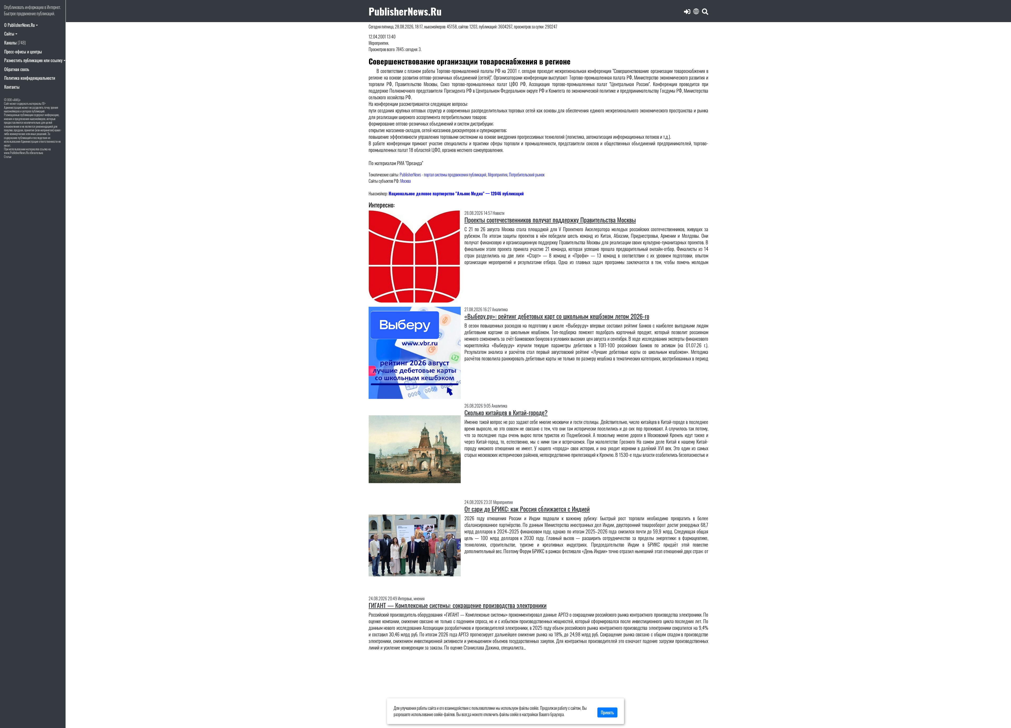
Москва (405, 181)
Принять (607, 712)
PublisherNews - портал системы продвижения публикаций (443, 174)
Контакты (11, 87)
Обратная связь (16, 69)
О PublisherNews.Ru (19, 25)
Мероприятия (497, 174)
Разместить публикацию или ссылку (33, 60)
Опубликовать (14, 7)
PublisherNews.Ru (405, 10)
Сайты (9, 34)
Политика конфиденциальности (29, 78)
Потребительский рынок (526, 174)
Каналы (15, 42)
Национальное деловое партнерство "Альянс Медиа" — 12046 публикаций (456, 193)
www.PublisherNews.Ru (16, 152)
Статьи (7, 156)
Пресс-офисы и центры (23, 51)
